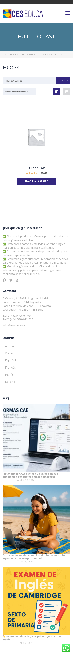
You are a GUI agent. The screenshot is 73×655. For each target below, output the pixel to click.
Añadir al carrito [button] (36, 181)
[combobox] (19, 91)
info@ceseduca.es (14, 325)
